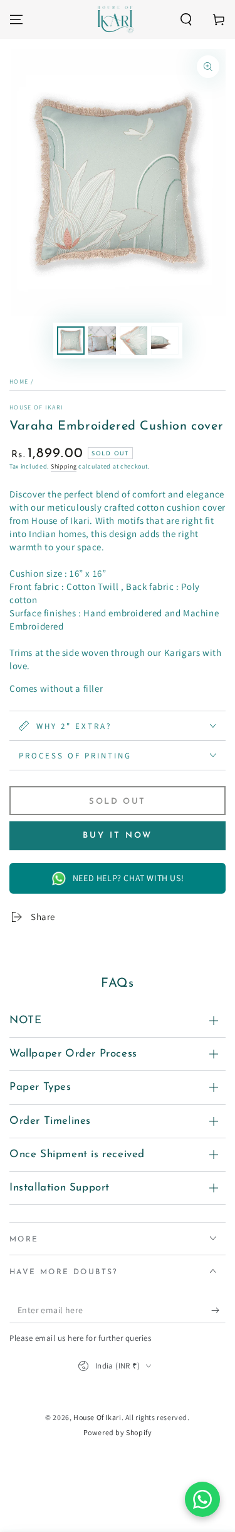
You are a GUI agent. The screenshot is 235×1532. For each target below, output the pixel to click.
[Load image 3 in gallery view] (133, 340)
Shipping (64, 466)
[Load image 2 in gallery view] (102, 340)
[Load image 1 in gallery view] (71, 340)
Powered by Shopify (117, 1432)
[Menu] (16, 19)
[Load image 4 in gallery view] (165, 340)
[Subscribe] (218, 1310)
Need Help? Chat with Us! (128, 878)
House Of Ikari (36, 407)
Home (18, 381)
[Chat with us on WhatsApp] (202, 1499)
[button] (186, 19)
